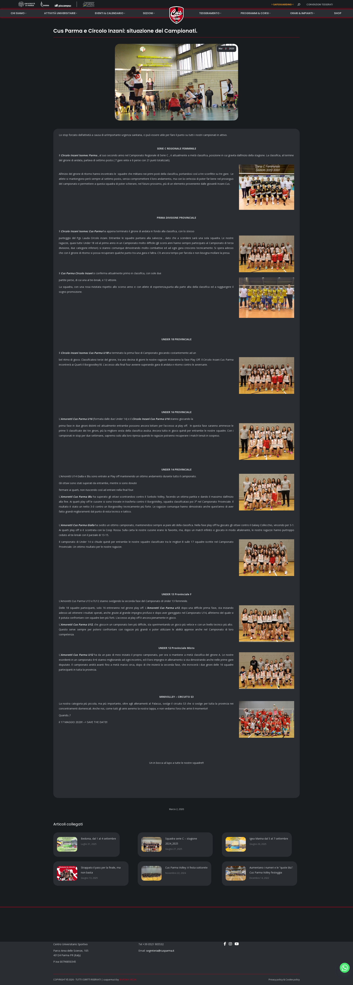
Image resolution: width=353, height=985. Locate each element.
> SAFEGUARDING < (282, 4)
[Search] (298, 4)
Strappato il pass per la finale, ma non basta (101, 870)
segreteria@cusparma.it (160, 950)
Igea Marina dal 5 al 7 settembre (268, 838)
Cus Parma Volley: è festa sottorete (186, 867)
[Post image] (67, 844)
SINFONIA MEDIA (127, 979)
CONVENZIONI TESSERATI (319, 4)
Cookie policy (293, 979)
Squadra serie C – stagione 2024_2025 (181, 841)
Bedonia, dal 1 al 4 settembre (98, 838)
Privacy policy (276, 979)
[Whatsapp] (345, 968)
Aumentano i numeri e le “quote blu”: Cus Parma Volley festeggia (271, 870)
